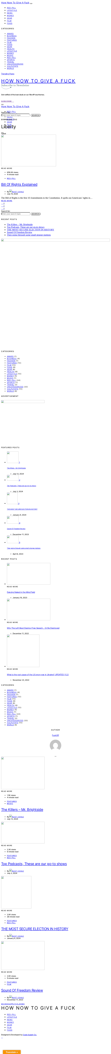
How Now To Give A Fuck (15, 2)
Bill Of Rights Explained (19, 184)
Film (9, 21)
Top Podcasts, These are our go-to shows (25, 227)
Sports (11, 60)
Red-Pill (11, 8)
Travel (10, 62)
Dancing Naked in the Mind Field (21, 592)
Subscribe (6, 101)
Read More (6, 201)
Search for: (5, 112)
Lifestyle (12, 10)
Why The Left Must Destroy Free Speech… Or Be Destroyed (33, 628)
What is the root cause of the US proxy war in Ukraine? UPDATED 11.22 (38, 674)
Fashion (11, 38)
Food (9, 23)
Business (12, 36)
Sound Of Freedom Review (19, 232)
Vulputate (12, 66)
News (10, 13)
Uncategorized (15, 64)
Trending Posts (7, 74)
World (10, 68)
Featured (12, 40)
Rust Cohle (18, 192)
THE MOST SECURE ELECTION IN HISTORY (30, 229)
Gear (9, 18)
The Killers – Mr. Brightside (20, 224)
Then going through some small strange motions (29, 235)
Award (10, 34)
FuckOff (55, 735)
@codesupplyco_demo (13, 1004)
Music (10, 55)
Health (10, 49)
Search (35, 115)
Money (10, 15)
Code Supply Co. (30, 1035)
